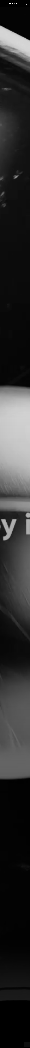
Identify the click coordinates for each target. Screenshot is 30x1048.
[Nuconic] (13, 3)
